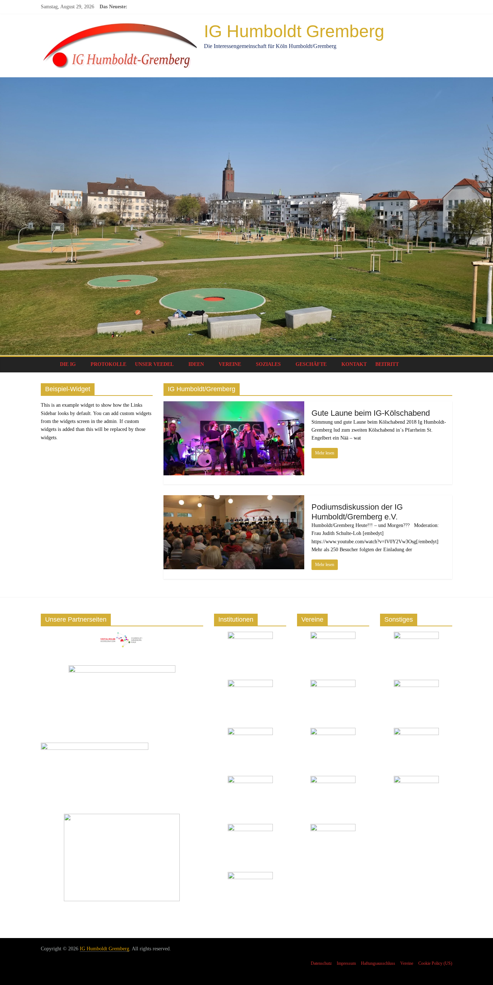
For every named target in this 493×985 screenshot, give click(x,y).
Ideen (196, 364)
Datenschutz (321, 963)
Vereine (230, 364)
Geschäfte (311, 364)
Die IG (68, 364)
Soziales (268, 364)
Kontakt (354, 364)
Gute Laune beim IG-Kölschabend (370, 413)
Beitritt (387, 364)
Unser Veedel (154, 364)
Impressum (346, 963)
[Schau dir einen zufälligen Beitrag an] (445, 364)
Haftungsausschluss (378, 963)
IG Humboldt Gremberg (294, 31)
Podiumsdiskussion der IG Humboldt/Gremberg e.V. (357, 511)
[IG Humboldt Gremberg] (48, 364)
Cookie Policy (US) (435, 963)
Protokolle (108, 364)
